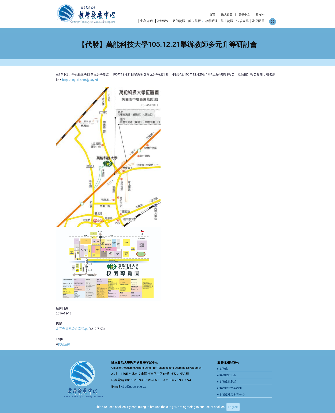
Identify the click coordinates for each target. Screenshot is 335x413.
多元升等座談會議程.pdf (73, 329)
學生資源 (227, 21)
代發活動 (64, 344)
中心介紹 (146, 21)
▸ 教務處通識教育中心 (231, 394)
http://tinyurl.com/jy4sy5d (80, 80)
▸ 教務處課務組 (227, 381)
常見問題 (258, 21)
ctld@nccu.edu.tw (133, 386)
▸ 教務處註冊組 (227, 375)
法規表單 (242, 21)
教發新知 (163, 21)
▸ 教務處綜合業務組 (230, 388)
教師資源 (179, 21)
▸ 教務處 (223, 368)
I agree (233, 407)
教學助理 (211, 21)
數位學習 (194, 21)
